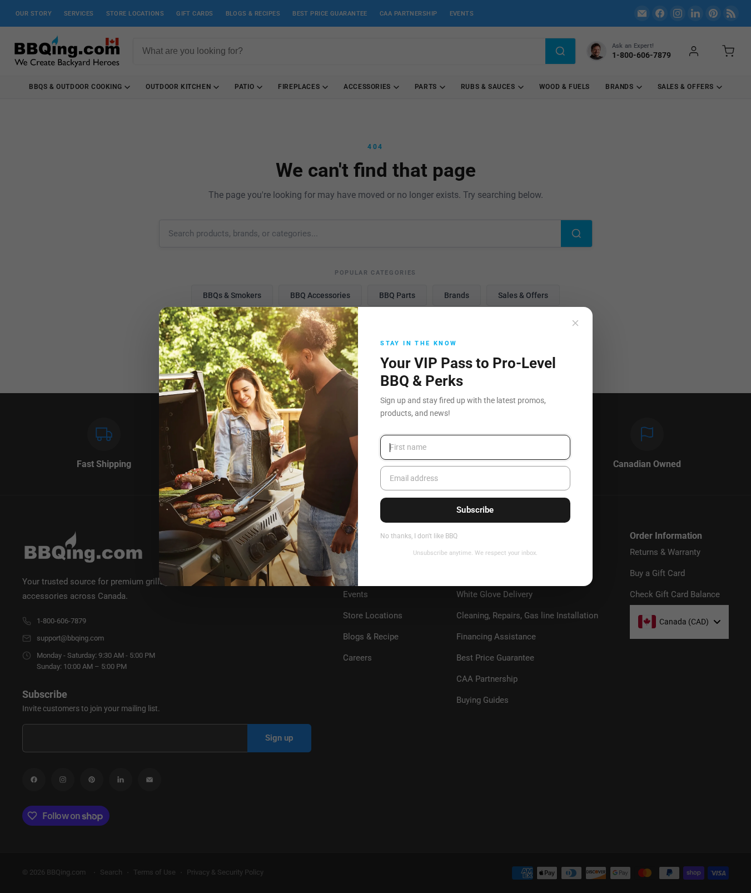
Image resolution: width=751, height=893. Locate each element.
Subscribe (475, 510)
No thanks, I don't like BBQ (418, 536)
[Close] (575, 323)
